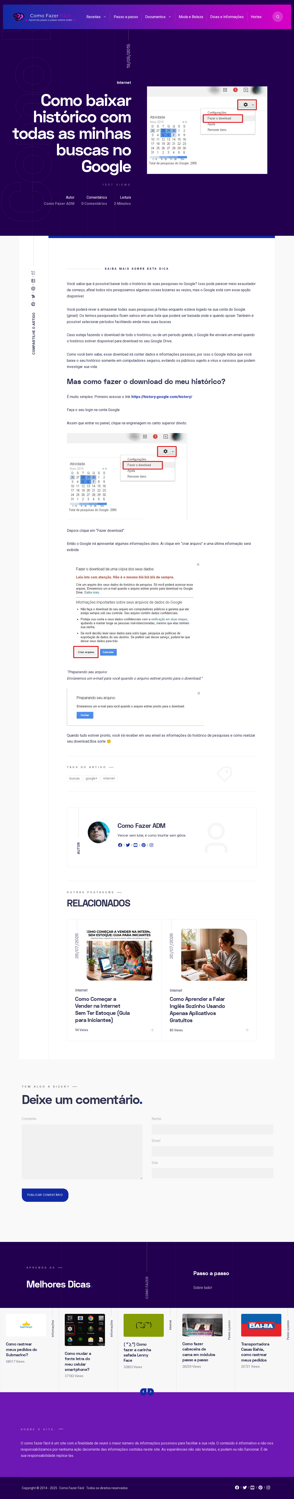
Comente (29, 1119)
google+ (91, 778)
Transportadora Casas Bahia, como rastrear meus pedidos (255, 1352)
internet (109, 778)
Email (156, 1141)
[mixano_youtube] (252, 1488)
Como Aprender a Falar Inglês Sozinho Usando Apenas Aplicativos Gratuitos (197, 1009)
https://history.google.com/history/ (161, 397)
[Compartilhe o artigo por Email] (34, 273)
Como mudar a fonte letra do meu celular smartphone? (78, 1362)
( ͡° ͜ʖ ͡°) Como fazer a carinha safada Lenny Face (137, 1352)
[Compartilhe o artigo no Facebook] (34, 304)
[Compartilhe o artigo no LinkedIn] (34, 280)
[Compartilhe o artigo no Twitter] (34, 296)
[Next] (150, 1392)
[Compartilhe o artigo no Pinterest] (34, 288)
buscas (74, 778)
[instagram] (151, 846)
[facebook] (121, 846)
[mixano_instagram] (268, 1488)
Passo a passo (126, 17)
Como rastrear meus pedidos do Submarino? (21, 1349)
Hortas (256, 17)
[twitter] (127, 846)
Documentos (155, 17)
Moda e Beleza (191, 17)
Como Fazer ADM (59, 203)
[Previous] (143, 1392)
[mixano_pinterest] (260, 1488)
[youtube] (135, 846)
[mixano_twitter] (244, 1488)
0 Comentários (94, 203)
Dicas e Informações (227, 17)
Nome (156, 1119)
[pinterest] (143, 846)
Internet (124, 82)
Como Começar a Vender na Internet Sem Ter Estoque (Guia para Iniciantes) (102, 1009)
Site (155, 1163)
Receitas (93, 17)
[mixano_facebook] (237, 1488)
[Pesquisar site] (277, 16)
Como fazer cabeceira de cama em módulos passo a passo (198, 1352)
